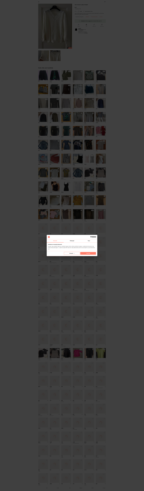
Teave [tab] (89, 240)
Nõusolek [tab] (55, 240)
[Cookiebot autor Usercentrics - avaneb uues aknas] (91, 237)
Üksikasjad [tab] (72, 240)
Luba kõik (88, 253)
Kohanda (71, 253)
